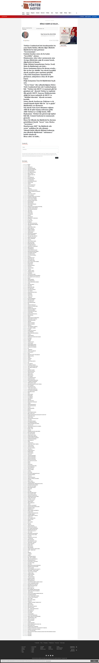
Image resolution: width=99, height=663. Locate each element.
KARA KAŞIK (27, 285)
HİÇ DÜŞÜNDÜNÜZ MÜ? (29, 377)
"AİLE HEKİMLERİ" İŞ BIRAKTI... (30, 326)
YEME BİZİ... (27, 321)
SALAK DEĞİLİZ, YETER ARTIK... (30, 561)
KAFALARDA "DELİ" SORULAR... (30, 584)
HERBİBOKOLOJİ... (28, 509)
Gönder (57, 157)
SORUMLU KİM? (28, 182)
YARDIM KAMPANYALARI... (30, 345)
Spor (52, 12)
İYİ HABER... (27, 192)
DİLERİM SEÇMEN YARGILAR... (30, 436)
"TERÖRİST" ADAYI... (28, 270)
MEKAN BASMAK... (28, 202)
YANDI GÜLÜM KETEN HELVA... (30, 558)
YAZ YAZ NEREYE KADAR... (30, 412)
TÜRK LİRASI (27, 210)
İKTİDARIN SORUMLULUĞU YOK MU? (31, 196)
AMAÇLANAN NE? (28, 247)
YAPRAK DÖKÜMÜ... (28, 279)
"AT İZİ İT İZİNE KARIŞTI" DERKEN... (31, 595)
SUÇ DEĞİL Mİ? (28, 214)
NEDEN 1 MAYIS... (28, 481)
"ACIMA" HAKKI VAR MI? (29, 497)
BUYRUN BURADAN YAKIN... (30, 465)
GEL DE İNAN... (27, 472)
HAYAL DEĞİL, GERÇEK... (29, 599)
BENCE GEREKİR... (28, 262)
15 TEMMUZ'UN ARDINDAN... (30, 381)
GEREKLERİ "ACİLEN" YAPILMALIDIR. (31, 354)
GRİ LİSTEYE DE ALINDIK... (29, 255)
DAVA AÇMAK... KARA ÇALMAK (30, 570)
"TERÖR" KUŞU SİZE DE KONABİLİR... (31, 590)
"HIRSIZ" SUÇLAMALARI (29, 350)
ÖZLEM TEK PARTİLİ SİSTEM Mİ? (31, 437)
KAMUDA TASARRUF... (29, 322)
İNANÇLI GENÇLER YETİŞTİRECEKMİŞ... (32, 616)
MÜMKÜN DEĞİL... (28, 451)
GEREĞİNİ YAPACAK (28, 230)
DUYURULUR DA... (28, 442)
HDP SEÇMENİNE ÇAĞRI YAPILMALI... (31, 589)
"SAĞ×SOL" (27, 524)
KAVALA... (27, 256)
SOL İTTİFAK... (27, 219)
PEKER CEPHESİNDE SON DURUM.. (31, 423)
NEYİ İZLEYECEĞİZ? (28, 170)
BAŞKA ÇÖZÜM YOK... (29, 579)
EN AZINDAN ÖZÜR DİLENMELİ (30, 484)
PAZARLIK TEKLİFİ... (28, 341)
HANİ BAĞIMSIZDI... (28, 248)
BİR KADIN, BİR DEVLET (29, 560)
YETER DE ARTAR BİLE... (29, 477)
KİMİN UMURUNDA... (29, 539)
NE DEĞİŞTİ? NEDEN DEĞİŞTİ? (30, 207)
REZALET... (27, 409)
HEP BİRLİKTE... (28, 167)
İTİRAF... (26, 368)
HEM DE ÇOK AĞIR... (28, 567)
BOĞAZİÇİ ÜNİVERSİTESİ (29, 308)
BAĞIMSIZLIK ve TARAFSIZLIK (30, 218)
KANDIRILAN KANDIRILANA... (30, 495)
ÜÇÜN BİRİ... (27, 479)
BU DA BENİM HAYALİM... (29, 556)
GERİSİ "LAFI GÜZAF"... (29, 618)
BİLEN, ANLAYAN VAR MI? (29, 492)
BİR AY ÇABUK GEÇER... (29, 432)
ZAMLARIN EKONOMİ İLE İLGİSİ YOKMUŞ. (32, 384)
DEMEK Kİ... (27, 520)
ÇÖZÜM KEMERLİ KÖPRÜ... (30, 344)
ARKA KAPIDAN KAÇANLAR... (30, 209)
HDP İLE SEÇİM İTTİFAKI (29, 493)
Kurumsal (57, 642)
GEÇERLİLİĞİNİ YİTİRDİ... (29, 227)
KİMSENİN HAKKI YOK (29, 174)
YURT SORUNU (28, 290)
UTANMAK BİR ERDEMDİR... (30, 438)
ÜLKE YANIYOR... (28, 363)
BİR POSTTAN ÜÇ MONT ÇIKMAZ (31, 261)
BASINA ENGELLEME (28, 243)
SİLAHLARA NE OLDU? (29, 386)
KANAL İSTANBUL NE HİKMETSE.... (31, 510)
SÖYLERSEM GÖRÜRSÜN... (29, 594)
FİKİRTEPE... (27, 399)
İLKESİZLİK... (27, 325)
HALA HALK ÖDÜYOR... (29, 433)
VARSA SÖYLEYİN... (28, 372)
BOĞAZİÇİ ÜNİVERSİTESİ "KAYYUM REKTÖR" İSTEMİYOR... (35, 627)
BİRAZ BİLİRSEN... (28, 315)
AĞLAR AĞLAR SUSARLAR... (30, 233)
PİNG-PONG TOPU (28, 400)
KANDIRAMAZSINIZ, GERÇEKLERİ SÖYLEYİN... (33, 483)
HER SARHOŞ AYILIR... (29, 280)
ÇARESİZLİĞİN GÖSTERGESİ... (30, 190)
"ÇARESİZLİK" (27, 349)
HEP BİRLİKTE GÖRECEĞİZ (30, 197)
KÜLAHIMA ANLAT (28, 301)
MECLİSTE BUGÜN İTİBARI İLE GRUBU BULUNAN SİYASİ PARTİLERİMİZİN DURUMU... (39, 631)
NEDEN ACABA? (28, 394)
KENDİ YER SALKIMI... (29, 242)
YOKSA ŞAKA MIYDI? (29, 580)
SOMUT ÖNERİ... (28, 598)
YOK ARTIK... (27, 225)
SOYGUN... (27, 334)
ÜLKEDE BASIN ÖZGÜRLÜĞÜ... (30, 389)
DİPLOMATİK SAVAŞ (29, 253)
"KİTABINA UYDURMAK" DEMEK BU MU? (32, 602)
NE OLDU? (27, 523)
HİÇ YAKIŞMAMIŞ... (28, 331)
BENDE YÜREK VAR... (28, 588)
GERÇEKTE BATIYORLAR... (29, 237)
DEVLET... (27, 463)
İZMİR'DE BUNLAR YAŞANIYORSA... (31, 317)
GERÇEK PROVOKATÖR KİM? (30, 585)
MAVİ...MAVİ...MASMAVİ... (29, 557)
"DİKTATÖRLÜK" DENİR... (29, 274)
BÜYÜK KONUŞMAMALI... (29, 298)
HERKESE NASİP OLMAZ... (29, 382)
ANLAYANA (27, 632)
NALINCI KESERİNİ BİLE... (29, 234)
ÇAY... (26, 362)
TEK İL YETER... (28, 532)
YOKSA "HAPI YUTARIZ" (29, 193)
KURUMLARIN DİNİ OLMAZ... (30, 311)
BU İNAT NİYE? (28, 220)
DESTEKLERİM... (28, 395)
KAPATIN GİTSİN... (28, 519)
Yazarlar (95, 16)
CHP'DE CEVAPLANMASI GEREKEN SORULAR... (33, 593)
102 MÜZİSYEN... (28, 538)
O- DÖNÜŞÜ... (27, 553)
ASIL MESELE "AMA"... (29, 562)
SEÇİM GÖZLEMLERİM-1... (29, 458)
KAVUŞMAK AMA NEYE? (29, 244)
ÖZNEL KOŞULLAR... (28, 258)
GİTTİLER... (27, 269)
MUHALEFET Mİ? (28, 424)
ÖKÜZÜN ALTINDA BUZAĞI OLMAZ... (31, 506)
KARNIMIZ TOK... (28, 307)
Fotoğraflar (89, 16)
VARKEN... (27, 403)
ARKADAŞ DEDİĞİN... (29, 408)
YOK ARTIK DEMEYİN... (29, 482)
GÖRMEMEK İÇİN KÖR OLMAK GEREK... (32, 431)
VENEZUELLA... (28, 449)
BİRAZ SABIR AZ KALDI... (29, 487)
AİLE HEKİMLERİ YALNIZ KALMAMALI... (32, 275)
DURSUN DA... (27, 293)
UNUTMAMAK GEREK (29, 260)
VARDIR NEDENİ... (28, 232)
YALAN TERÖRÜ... (28, 343)
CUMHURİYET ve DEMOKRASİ (30, 246)
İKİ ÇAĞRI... (27, 329)
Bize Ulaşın (63, 642)
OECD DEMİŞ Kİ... (28, 611)
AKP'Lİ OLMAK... (28, 521)
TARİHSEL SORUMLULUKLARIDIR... (31, 478)
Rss (41, 642)
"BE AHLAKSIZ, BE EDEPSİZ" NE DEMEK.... (32, 426)
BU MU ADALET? (28, 352)
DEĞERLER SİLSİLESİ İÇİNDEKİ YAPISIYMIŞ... (33, 206)
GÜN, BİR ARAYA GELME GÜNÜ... (30, 380)
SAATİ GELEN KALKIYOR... (29, 405)
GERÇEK (26, 316)
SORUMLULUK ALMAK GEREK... (30, 306)
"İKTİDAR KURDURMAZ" (29, 455)
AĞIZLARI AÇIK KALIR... (29, 371)
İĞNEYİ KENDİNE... (28, 547)
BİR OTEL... (27, 410)
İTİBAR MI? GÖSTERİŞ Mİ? (29, 505)
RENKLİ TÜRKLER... (28, 173)
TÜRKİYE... (27, 359)
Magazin (32, 12)
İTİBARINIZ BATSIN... (29, 271)
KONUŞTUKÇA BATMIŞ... (29, 320)
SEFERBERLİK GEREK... (29, 507)
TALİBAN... (27, 340)
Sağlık (61, 12)
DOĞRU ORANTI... (28, 427)
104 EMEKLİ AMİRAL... (29, 514)
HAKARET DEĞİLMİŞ (28, 229)
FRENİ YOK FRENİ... (28, 604)
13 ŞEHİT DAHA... (28, 575)
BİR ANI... (27, 164)
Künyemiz (46, 642)
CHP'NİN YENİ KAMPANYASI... (30, 615)
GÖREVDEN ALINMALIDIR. (29, 169)
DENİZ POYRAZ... (28, 417)
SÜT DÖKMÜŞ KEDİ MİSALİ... (30, 422)
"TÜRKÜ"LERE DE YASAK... (29, 387)
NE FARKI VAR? (28, 264)
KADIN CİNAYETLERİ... (29, 625)
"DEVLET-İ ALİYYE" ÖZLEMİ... (30, 571)
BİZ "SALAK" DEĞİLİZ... (29, 447)
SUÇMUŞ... (27, 470)
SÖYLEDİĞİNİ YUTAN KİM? (29, 252)
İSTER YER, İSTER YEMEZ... (30, 486)
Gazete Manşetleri (60, 647)
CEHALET (27, 183)
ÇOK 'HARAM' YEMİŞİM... (29, 327)
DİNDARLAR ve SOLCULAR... (30, 537)
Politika (47, 12)
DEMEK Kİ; (27, 552)
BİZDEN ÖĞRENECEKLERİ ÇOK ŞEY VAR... (32, 624)
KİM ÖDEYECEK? (28, 546)
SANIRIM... (27, 555)
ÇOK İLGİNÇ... (27, 419)
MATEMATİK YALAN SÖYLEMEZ (30, 566)
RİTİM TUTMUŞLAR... (29, 543)
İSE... (26, 551)
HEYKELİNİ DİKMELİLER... (29, 304)
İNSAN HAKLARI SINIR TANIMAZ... (31, 251)
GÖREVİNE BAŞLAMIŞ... (29, 168)
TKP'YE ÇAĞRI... (28, 205)
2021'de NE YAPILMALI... (29, 630)
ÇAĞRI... (26, 441)
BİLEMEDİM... (27, 221)
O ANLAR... (27, 621)
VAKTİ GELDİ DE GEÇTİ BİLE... (30, 223)
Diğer (70, 12)
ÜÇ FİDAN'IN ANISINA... (29, 474)
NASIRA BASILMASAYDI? (29, 404)
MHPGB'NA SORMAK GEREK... (30, 200)
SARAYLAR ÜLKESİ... (28, 607)
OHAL (26, 187)
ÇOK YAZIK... (27, 491)
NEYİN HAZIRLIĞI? (28, 201)
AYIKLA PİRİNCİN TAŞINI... (29, 241)
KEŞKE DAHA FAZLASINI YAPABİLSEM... (32, 565)
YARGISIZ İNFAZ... (28, 501)
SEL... (26, 348)
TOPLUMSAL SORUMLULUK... (30, 367)
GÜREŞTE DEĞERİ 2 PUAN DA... (30, 515)
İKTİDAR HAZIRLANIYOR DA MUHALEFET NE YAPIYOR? (34, 414)
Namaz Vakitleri (59, 649)
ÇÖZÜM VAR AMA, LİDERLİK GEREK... (31, 548)
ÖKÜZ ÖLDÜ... (27, 454)
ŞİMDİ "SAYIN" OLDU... (29, 413)
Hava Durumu (50, 649)
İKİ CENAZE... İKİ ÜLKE (29, 498)
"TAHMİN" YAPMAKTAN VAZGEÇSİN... (32, 191)
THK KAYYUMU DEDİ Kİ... (29, 361)
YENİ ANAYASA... (28, 592)
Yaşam (56, 12)
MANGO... (27, 278)
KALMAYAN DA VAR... (29, 257)
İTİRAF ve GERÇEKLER (29, 238)
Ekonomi (43, 12)
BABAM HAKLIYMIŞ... (29, 287)
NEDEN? (26, 461)
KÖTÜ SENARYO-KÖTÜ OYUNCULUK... (31, 276)
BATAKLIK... (27, 215)
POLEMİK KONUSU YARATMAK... (30, 626)
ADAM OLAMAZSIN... (29, 525)
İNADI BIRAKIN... (28, 398)
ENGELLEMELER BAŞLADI (29, 204)
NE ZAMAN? (27, 338)
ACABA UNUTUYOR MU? (29, 330)
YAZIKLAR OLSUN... (28, 468)
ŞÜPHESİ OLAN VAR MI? (29, 459)
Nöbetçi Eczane (43, 649)
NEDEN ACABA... (28, 373)
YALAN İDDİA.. (27, 294)
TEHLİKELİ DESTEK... (28, 446)
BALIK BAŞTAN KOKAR (29, 302)
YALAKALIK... (27, 358)
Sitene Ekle (37, 642)
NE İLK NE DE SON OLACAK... (30, 460)
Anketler (41, 647)
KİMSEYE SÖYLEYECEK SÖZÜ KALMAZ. (32, 336)
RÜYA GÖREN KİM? (28, 177)
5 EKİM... (26, 283)
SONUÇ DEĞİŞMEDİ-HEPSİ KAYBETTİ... (32, 569)
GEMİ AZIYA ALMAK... (29, 299)
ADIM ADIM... (27, 535)
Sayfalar (49, 647)
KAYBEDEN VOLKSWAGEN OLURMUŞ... (32, 629)
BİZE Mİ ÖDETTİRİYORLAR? (30, 401)
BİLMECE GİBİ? (28, 544)
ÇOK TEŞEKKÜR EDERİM (29, 172)
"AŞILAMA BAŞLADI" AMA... (30, 617)
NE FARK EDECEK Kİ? (29, 450)
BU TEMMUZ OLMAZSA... (29, 364)
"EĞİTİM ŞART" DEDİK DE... (30, 542)
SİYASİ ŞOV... (27, 266)
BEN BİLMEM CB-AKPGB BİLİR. (30, 533)
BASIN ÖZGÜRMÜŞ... (29, 620)
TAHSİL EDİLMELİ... (28, 267)
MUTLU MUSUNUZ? (28, 500)
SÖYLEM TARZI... (28, 312)
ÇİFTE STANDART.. (28, 385)
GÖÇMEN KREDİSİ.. (28, 335)
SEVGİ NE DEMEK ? (28, 613)
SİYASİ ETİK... (27, 601)
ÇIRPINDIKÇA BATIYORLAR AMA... (31, 496)
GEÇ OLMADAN (28, 216)
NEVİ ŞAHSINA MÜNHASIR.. (30, 181)
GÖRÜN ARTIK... (28, 464)
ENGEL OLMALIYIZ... (28, 228)
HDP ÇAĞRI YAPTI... (28, 288)
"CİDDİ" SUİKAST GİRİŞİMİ (30, 198)
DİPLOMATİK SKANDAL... (29, 289)
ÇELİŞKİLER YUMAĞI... (29, 578)
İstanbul (37, 12)
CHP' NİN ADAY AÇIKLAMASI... (30, 390)
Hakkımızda (52, 642)
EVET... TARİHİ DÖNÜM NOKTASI (30, 608)
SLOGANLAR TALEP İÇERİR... (30, 534)
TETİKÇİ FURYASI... (28, 445)
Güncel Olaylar (34, 646)
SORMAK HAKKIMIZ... (29, 574)
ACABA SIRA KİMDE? (29, 622)
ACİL (26, 303)
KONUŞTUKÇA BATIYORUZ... (30, 292)
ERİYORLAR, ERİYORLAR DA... (30, 313)
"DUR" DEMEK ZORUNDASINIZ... (30, 528)
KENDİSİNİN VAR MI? (29, 391)
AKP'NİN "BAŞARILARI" (29, 184)
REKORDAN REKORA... (29, 265)
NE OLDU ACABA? (28, 469)
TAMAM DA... (27, 188)
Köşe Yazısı (24, 646)
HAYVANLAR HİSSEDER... (29, 421)
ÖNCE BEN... (27, 339)
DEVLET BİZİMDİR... (28, 195)
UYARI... (26, 165)
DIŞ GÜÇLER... (27, 488)
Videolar (82, 16)
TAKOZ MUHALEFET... (29, 576)
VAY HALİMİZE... (28, 376)
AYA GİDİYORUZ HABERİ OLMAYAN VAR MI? (33, 581)
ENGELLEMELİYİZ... (28, 440)
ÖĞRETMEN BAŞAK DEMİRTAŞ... (30, 224)
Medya (65, 12)
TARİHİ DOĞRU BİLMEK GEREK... (30, 366)
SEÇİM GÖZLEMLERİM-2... (29, 456)
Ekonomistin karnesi (28, 186)
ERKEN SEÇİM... (28, 603)
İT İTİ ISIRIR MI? (28, 396)
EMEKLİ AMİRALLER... (29, 502)
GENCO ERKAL (27, 211)
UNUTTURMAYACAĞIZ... (29, 518)
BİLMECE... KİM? (28, 428)
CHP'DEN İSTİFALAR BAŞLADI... (30, 597)
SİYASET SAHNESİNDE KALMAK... (31, 583)
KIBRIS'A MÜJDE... (28, 375)
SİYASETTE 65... (28, 516)
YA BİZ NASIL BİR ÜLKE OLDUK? (30, 418)
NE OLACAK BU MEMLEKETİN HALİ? (31, 473)
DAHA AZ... (27, 239)
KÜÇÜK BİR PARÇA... (29, 284)
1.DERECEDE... (27, 297)
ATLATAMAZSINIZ (28, 179)
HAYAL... (26, 353)
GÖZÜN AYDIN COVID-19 (29, 530)
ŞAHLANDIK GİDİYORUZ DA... (30, 529)
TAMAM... (27, 357)
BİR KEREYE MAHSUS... (29, 178)
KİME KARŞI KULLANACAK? (30, 606)
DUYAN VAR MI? (28, 511)
